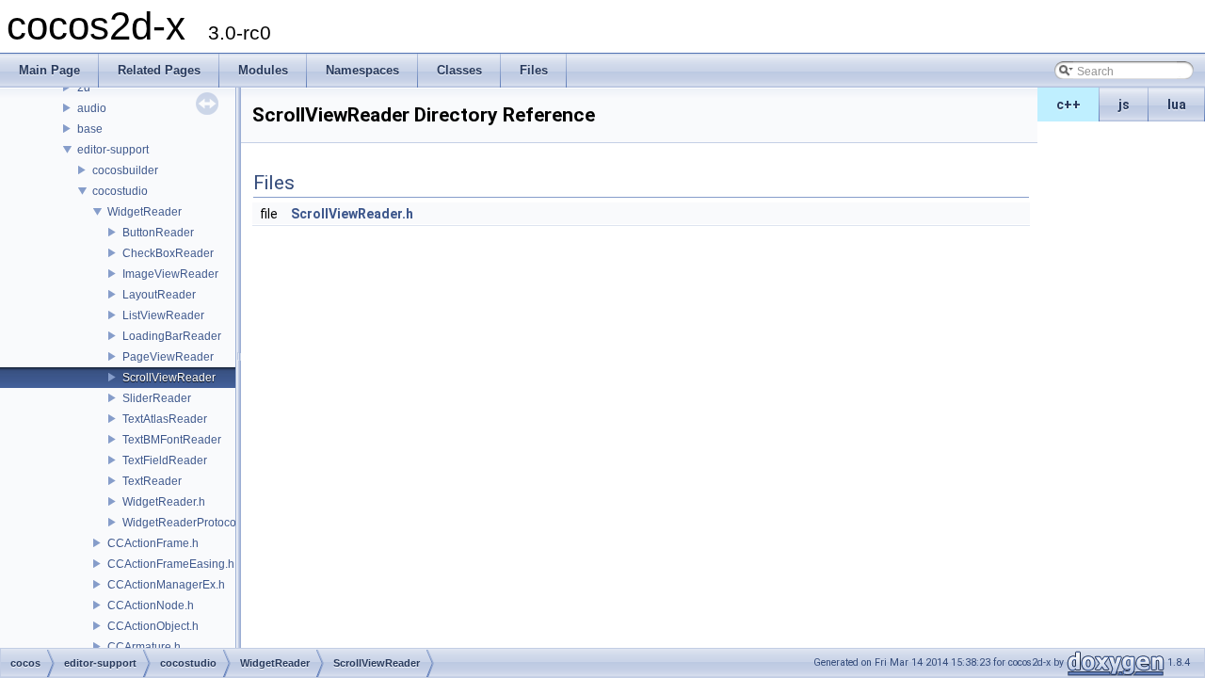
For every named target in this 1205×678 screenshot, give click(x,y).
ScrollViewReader (169, 377)
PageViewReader (168, 356)
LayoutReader (159, 294)
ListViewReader (163, 315)
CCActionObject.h (153, 626)
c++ (1068, 104)
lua (1176, 104)
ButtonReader (158, 232)
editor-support (113, 149)
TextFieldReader (164, 460)
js (1124, 104)
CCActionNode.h (150, 605)
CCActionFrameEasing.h (170, 564)
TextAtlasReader (164, 419)
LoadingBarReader (171, 336)
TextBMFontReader (171, 439)
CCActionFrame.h (153, 543)
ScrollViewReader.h (352, 213)
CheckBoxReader (168, 253)
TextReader (152, 481)
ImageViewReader (170, 274)
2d (83, 87)
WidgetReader (144, 211)
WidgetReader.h (163, 501)
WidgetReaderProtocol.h (185, 522)
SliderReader (156, 398)
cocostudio (120, 191)
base (90, 129)
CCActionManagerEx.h (166, 584)
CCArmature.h (144, 647)
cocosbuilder (125, 170)
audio (91, 108)
